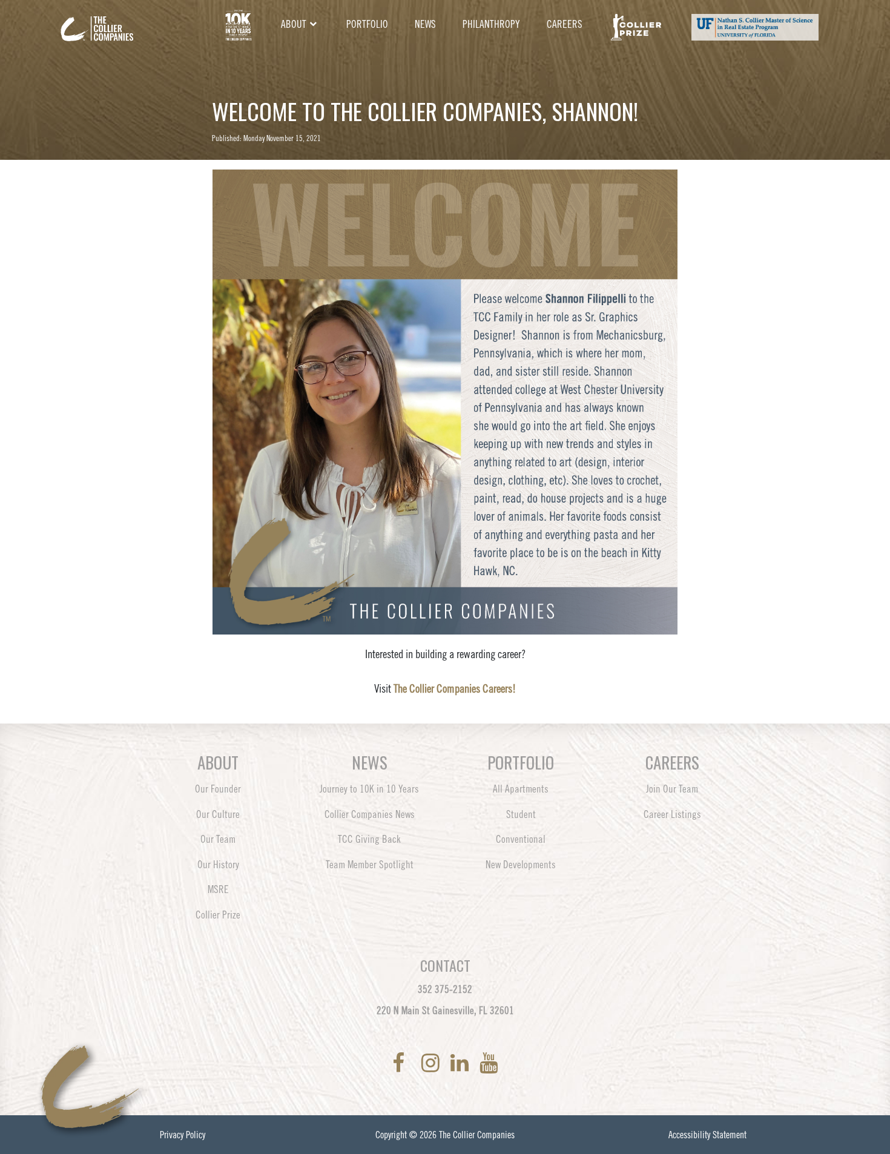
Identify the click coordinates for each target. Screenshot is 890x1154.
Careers (564, 24)
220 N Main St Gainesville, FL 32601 (445, 1010)
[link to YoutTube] (488, 1062)
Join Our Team (672, 789)
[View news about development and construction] (238, 25)
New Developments (521, 865)
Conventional (521, 839)
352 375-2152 (445, 989)
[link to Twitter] (415, 1062)
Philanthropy (491, 24)
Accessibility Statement (707, 1134)
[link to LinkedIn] (461, 1062)
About (293, 24)
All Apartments (521, 789)
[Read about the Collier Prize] (636, 25)
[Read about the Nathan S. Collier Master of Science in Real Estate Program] (754, 25)
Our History (218, 865)
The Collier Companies (477, 1134)
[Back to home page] (130, 19)
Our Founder (218, 789)
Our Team (218, 839)
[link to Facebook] (400, 1062)
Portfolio (367, 24)
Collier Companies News (370, 814)
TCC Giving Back (369, 839)
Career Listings (672, 814)
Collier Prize (218, 915)
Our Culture (218, 814)
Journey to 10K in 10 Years (369, 789)
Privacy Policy (182, 1134)
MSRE (218, 889)
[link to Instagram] (432, 1062)
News (425, 24)
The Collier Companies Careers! (455, 688)
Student (521, 814)
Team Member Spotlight (370, 865)
